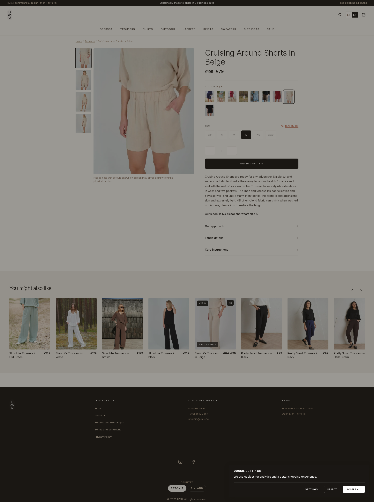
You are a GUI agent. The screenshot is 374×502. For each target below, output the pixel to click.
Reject (332, 489)
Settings (311, 489)
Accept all (354, 489)
